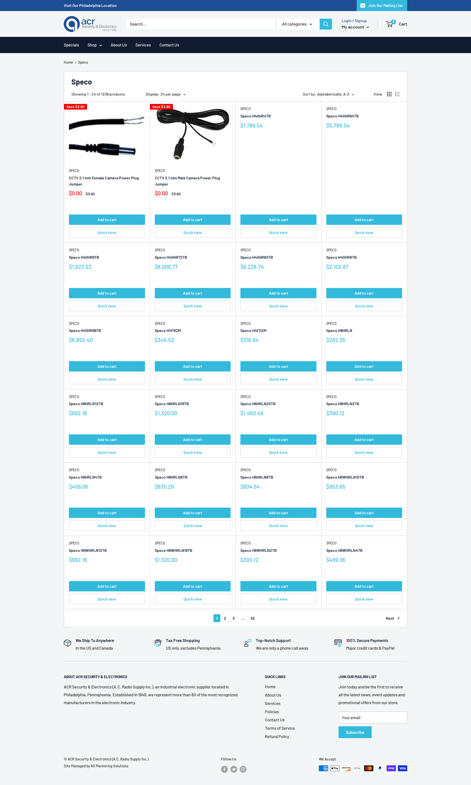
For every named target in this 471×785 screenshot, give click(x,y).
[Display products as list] (397, 94)
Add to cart (107, 219)
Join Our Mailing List (385, 5)
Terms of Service (280, 728)
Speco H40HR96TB (85, 330)
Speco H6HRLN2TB (342, 403)
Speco (74, 171)
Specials (71, 44)
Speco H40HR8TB (341, 257)
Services (143, 44)
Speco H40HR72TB (171, 257)
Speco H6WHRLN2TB (258, 550)
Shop (92, 44)
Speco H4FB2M (168, 330)
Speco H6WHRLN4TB (344, 550)
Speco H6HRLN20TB (257, 403)
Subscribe (355, 732)
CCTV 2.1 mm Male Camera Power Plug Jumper (187, 180)
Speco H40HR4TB (255, 116)
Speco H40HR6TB (84, 257)
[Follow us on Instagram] (243, 769)
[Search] (326, 24)
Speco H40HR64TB (342, 116)
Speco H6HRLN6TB (171, 477)
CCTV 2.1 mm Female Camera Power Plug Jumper (104, 180)
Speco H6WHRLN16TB (173, 550)
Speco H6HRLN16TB (172, 403)
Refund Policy (277, 736)
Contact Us (169, 44)
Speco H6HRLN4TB (85, 477)
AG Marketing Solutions (109, 766)
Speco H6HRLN (339, 330)
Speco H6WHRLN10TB (345, 477)
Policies (272, 711)
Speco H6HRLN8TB (256, 477)
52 (253, 618)
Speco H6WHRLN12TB (88, 550)
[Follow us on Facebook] (224, 769)
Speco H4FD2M (253, 330)
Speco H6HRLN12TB (86, 403)
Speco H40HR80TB (256, 257)
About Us (119, 44)
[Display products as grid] (389, 94)
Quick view (107, 232)
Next (390, 618)
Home (68, 62)
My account (353, 26)
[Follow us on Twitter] (233, 769)
